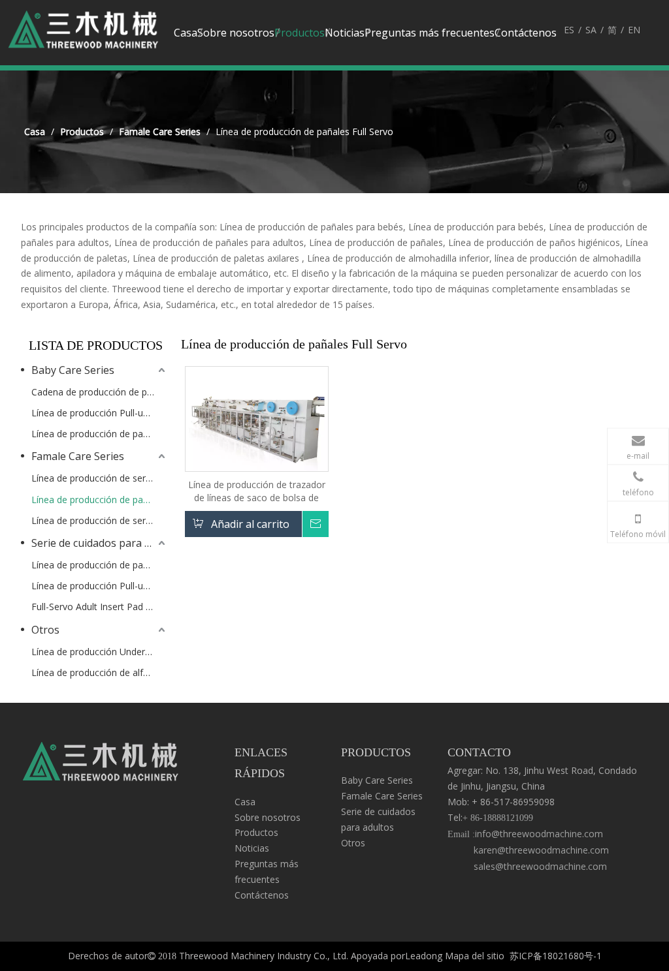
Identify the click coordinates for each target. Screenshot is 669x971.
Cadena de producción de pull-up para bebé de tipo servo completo (99, 392)
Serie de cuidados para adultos (99, 543)
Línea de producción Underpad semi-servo (99, 651)
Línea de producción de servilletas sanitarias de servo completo (99, 478)
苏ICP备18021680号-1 (556, 955)
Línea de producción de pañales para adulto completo (99, 565)
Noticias (252, 848)
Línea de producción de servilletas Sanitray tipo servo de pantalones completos (99, 520)
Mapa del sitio (474, 955)
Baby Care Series (72, 370)
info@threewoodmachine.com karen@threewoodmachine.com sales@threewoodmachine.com (528, 849)
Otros (45, 630)
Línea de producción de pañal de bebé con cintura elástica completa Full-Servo (99, 433)
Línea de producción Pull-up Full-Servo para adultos (99, 585)
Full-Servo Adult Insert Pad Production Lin (99, 606)
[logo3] (101, 765)
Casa (245, 801)
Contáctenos (262, 895)
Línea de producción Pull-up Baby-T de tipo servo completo (99, 413)
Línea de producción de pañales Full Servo (99, 499)
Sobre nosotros (268, 817)
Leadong (423, 955)
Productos (256, 832)
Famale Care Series (77, 456)
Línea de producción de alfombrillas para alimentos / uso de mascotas (99, 672)
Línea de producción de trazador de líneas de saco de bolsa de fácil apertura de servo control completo (256, 491)
